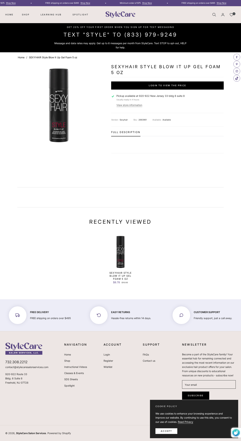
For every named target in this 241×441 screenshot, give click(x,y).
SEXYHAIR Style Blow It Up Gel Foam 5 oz (120, 275)
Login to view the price (167, 85)
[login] (222, 15)
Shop (67, 360)
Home (21, 57)
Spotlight (69, 385)
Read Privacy (185, 421)
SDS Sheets (71, 379)
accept (166, 431)
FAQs (146, 354)
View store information (129, 105)
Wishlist (108, 366)
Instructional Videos (75, 366)
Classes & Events (74, 373)
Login (107, 354)
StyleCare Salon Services (31, 433)
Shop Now (8, 3)
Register (108, 360)
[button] (214, 14)
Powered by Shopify (59, 433)
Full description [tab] (125, 132)
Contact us (149, 360)
